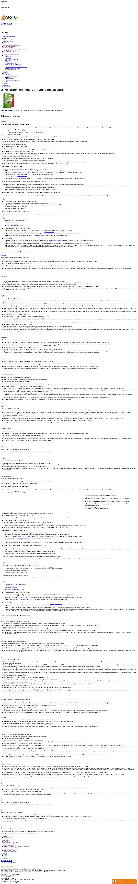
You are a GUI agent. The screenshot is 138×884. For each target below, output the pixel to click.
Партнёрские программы (12, 80)
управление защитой (49, 232)
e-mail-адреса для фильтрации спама (15, 225)
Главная (5, 38)
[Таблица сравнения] (1, 501)
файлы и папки (10, 222)
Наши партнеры (10, 78)
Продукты (5, 85)
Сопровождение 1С (11, 63)
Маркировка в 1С (7, 39)
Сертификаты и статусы (12, 76)
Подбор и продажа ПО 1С (9, 46)
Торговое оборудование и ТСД (11, 54)
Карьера (5, 71)
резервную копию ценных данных (19, 174)
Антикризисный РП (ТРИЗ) (10, 50)
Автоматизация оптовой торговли (14, 65)
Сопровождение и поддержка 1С (11, 45)
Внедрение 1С (9, 60)
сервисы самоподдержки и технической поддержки (32, 235)
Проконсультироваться (9, 36)
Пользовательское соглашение (23, 882)
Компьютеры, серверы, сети (13, 68)
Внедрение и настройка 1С (10, 51)
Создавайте (9, 187)
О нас (4, 73)
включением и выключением (19, 204)
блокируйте (19, 189)
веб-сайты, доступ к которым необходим (16, 220)
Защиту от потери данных (24, 172)
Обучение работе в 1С (11, 61)
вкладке (38, 242)
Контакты (5, 81)
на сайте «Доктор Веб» (31, 483)
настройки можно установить (28, 246)
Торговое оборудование (12, 69)
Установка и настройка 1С (12, 59)
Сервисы (5, 43)
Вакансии (8, 77)
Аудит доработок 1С (8, 41)
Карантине (31, 233)
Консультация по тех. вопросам (8, 867)
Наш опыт (5, 72)
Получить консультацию (7, 866)
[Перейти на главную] (10, 21)
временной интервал (22, 176)
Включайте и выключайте (12, 186)
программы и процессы (12, 223)
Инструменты (69, 230)
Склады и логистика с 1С (9, 47)
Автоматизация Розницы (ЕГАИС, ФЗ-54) (16, 67)
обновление (10, 208)
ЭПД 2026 (5, 42)
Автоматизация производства (13, 64)
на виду (51, 203)
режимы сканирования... (22, 206)
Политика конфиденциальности (8, 882)
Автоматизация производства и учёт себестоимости (16, 49)
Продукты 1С (6, 86)
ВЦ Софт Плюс (10, 74)
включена (66, 170)
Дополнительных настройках (83, 243)
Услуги (5, 55)
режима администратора (56, 240)
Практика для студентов (9, 52)
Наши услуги (9, 56)
